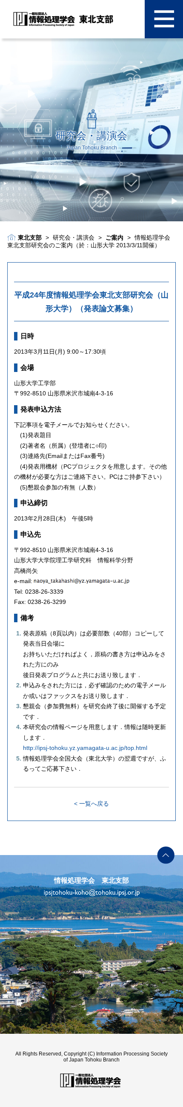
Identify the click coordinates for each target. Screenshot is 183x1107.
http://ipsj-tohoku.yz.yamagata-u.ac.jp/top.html (85, 747)
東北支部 (30, 237)
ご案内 (114, 237)
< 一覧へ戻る (91, 803)
